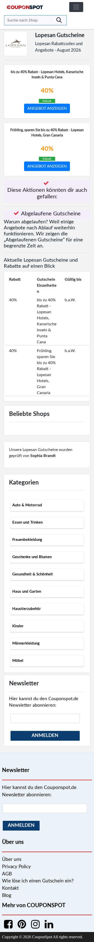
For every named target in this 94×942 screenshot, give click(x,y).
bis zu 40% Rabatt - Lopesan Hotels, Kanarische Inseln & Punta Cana (47, 74)
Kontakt (10, 888)
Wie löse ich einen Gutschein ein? (38, 881)
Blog (6, 895)
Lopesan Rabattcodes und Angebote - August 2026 (59, 47)
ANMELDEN (45, 735)
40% (47, 91)
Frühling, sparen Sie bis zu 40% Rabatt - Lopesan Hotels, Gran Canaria (47, 132)
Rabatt (47, 100)
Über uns (11, 859)
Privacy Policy (16, 866)
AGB (7, 874)
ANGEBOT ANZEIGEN (47, 108)
